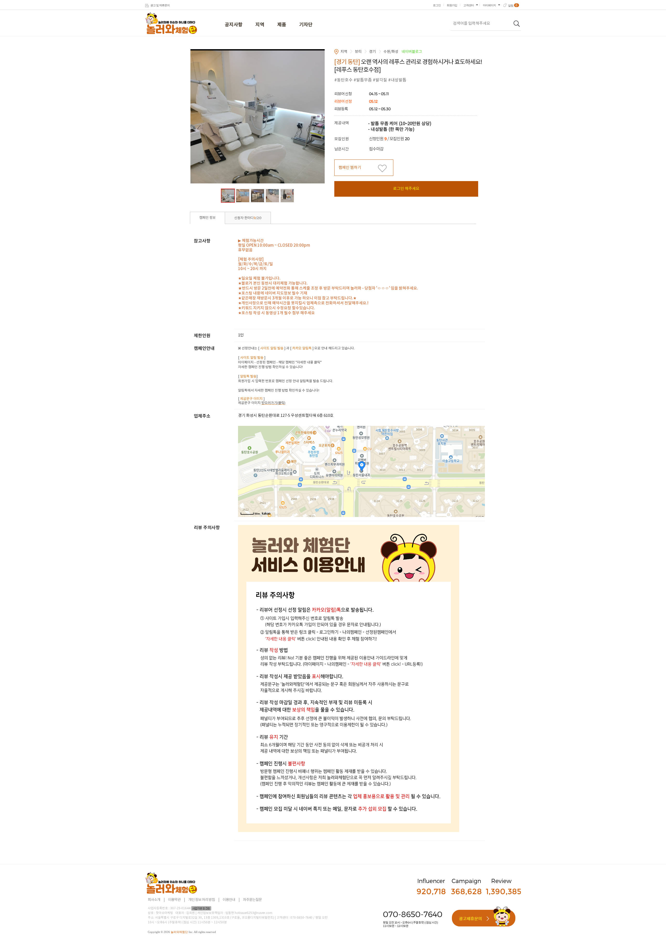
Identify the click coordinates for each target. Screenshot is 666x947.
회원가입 (452, 5)
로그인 (437, 5)
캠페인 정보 (207, 218)
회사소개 (154, 900)
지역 (259, 25)
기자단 (305, 25)
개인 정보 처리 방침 (201, 900)
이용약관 (174, 900)
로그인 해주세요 (406, 189)
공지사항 (233, 25)
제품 (281, 25)
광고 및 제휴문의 (160, 5)
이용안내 (229, 900)
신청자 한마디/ (247, 218)
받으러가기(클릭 (272, 403)
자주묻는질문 (252, 900)
